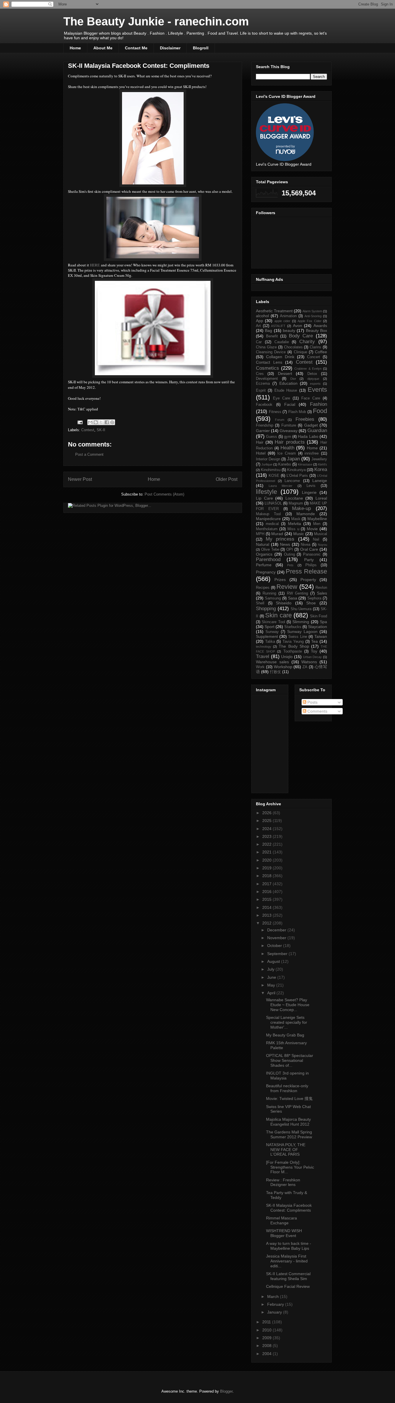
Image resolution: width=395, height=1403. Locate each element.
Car (259, 342)
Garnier (263, 430)
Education (288, 383)
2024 (267, 828)
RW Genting (297, 593)
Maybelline (317, 518)
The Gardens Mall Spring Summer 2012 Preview (289, 1134)
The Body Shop (294, 646)
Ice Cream (286, 453)
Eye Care (281, 398)
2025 (267, 820)
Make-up (301, 508)
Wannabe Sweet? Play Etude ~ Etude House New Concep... (287, 1004)
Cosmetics (267, 368)
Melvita (294, 523)
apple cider (282, 321)
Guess (271, 437)
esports (315, 383)
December (277, 930)
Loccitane (294, 498)
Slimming (300, 621)
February (276, 1304)
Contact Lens (269, 362)
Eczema (263, 384)
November (277, 937)
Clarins (315, 347)
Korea (320, 469)
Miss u (293, 529)
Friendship (264, 425)
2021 (267, 852)
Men (316, 524)
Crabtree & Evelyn (307, 368)
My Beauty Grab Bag (285, 1035)
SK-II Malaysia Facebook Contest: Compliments (289, 1208)
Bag (268, 330)
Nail (316, 539)
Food (320, 410)
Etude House (285, 390)
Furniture (288, 425)
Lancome (292, 481)
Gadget (311, 425)
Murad (277, 533)
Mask (295, 519)
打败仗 (275, 672)
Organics (264, 554)
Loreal (321, 498)
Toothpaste (292, 651)
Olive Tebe (270, 550)
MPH (260, 534)
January (275, 1312)
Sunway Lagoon (302, 631)
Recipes (263, 588)
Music (298, 533)
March (273, 1296)
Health (287, 448)
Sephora (314, 598)
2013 (267, 915)
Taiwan (320, 636)
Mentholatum (267, 529)
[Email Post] (79, 422)
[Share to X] (101, 422)
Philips (311, 565)
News (285, 544)
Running (269, 593)
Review (286, 586)
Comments (316, 711)
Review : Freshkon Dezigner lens (283, 1182)
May (271, 985)
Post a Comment (89, 454)
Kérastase (305, 464)
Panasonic (312, 554)
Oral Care (309, 549)
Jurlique (266, 464)
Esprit (261, 390)
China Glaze (266, 347)
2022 (267, 844)
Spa (323, 621)
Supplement (267, 636)
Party (309, 559)
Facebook (264, 405)
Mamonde (305, 513)
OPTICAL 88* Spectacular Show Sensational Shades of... (289, 1060)
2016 (267, 891)
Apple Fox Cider (310, 321)
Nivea (305, 545)
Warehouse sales (272, 662)
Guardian (317, 430)
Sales (322, 593)
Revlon (321, 588)
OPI (289, 550)
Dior (293, 378)
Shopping (266, 608)
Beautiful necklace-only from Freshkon (287, 1088)
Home (75, 48)
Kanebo (284, 464)
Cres (260, 374)
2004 (267, 1353)
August (274, 961)
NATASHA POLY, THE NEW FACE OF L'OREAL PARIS (285, 1149)
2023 (267, 836)
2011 (267, 1322)
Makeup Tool (268, 514)
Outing (289, 554)
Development (267, 379)
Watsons (309, 662)
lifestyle (266, 491)
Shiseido (283, 603)
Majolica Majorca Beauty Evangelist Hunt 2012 (288, 1121)
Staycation (317, 626)
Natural (262, 544)
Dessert (285, 373)
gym (287, 437)
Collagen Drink (280, 356)
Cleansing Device (271, 352)
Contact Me (136, 48)
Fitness (275, 412)
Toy (314, 651)
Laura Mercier (280, 485)
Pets (290, 565)
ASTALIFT (278, 326)
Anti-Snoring (313, 316)
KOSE (274, 476)
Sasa (292, 598)
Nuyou (322, 544)
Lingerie (309, 492)
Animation (288, 316)
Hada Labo (308, 436)
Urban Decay (312, 657)
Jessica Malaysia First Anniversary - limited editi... (287, 1261)
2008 (267, 1345)
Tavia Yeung (293, 642)
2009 (267, 1337)
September (278, 953)
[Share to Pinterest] (112, 422)
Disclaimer (170, 48)
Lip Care (264, 498)
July (271, 969)
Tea (314, 641)
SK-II (101, 430)
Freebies (305, 419)
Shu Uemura (301, 609)
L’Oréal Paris (297, 476)
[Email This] (90, 422)
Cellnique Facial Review (288, 1286)
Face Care (310, 398)
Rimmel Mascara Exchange (281, 1220)
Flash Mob (297, 412)
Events (317, 389)
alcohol (262, 315)
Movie (312, 528)
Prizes (280, 579)
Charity (307, 341)
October (275, 945)
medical (272, 524)
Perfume (264, 565)
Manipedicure (268, 518)
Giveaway (289, 430)
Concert (313, 357)
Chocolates (293, 347)
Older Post (226, 479)
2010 (267, 1330)
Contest (87, 430)
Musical (320, 534)
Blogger (226, 1391)
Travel (262, 656)
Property (308, 579)
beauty (289, 330)
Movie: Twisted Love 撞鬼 (289, 1098)
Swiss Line (297, 637)
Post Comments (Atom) (164, 494)
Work (260, 667)
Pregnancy (266, 572)
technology (263, 646)
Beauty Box (316, 330)
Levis (311, 486)
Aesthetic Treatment (274, 311)
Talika (270, 642)
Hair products (290, 442)
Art (258, 326)
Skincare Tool (273, 622)
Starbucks (292, 627)
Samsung (273, 598)
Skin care (278, 615)
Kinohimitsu (270, 470)
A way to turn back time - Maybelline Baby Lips (288, 1246)
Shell (260, 603)
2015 (267, 899)
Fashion (318, 404)
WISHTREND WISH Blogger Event (284, 1233)
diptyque (313, 378)
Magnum (296, 503)
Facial (289, 404)
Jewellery (319, 459)
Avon (297, 325)
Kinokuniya (296, 470)
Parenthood (268, 559)
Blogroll (200, 48)
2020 (267, 860)
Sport (269, 626)
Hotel (260, 453)
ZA (304, 667)
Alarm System (312, 311)
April (271, 993)
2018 (267, 875)
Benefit (272, 336)
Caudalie (281, 342)
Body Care (301, 336)
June (272, 977)
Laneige (319, 480)
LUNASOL (273, 503)
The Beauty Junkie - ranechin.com (156, 21)
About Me (102, 48)
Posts (312, 702)
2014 (267, 907)
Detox (312, 374)
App (259, 320)
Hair (259, 442)
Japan (293, 459)
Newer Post (80, 479)
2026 (267, 812)
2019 (267, 868)
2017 (267, 883)
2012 (267, 923)
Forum (279, 419)
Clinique (300, 352)
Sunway (272, 632)
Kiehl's (322, 464)
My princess (280, 539)
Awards (320, 325)
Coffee (321, 352)
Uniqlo (287, 656)
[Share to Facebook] (107, 422)
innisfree (311, 453)
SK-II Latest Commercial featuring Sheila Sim (288, 1276)
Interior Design (268, 459)
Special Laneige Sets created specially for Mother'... (286, 1022)
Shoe (311, 603)
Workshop (283, 666)
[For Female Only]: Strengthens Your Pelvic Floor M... (290, 1167)
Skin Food (318, 616)
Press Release (306, 571)
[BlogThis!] (96, 422)
